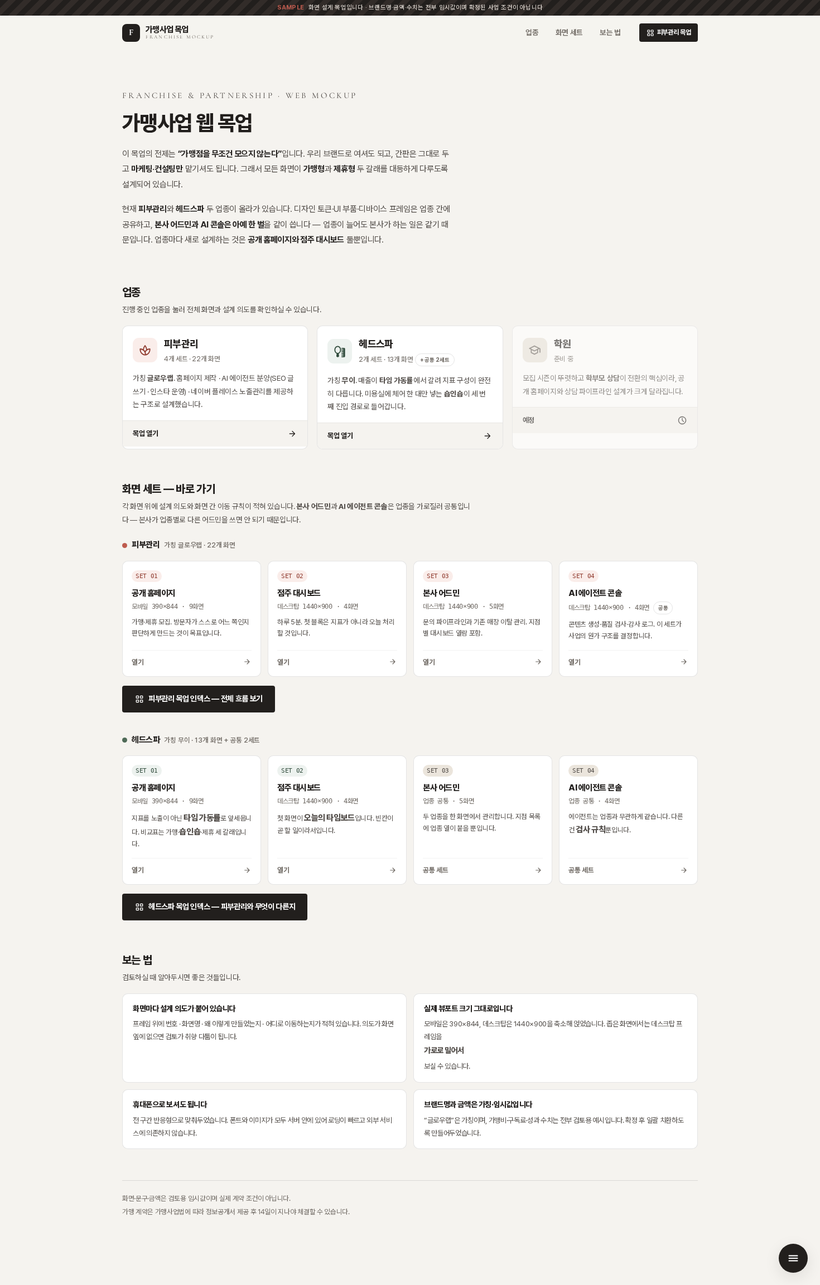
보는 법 (610, 32)
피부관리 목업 (668, 32)
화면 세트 (569, 32)
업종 (531, 32)
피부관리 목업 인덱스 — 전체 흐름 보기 (198, 699)
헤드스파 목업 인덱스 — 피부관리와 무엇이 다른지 (214, 907)
